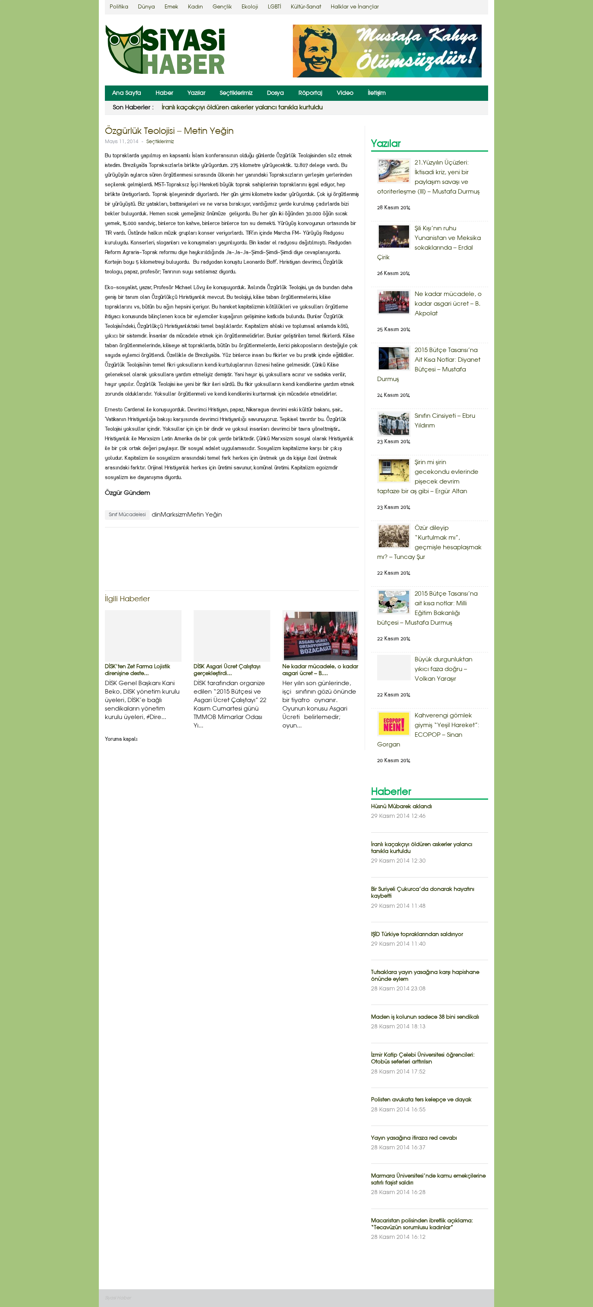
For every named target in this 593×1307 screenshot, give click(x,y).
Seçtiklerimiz (236, 93)
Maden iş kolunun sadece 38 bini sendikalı (425, 1017)
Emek (171, 7)
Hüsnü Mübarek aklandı (401, 806)
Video (345, 93)
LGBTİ (274, 7)
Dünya (146, 7)
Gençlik (222, 7)
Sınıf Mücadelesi (127, 515)
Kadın (195, 7)
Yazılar (196, 93)
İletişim (377, 93)
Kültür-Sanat (306, 7)
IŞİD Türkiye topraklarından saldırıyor (417, 934)
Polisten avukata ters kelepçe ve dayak (421, 1100)
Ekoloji (250, 7)
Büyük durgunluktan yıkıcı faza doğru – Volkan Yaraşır (443, 669)
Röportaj (310, 93)
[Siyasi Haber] (165, 51)
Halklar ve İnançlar (355, 7)
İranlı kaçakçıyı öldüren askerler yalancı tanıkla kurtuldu (242, 107)
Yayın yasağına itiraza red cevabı (414, 1138)
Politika (119, 7)
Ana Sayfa (126, 93)
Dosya (275, 93)
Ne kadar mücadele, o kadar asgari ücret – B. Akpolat (448, 304)
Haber (164, 93)
